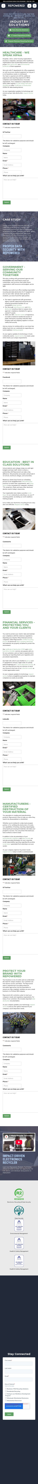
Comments (7, 542)
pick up (28, 661)
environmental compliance (11, 838)
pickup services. (17, 305)
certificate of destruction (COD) (15, 649)
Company (6, 146)
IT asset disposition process (24, 664)
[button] (3, 6)
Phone (5, 168)
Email (5, 161)
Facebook (6, 377)
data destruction (12, 64)
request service (28, 93)
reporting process (19, 307)
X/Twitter (6, 132)
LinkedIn (6, 719)
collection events (19, 315)
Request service (20, 504)
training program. (18, 330)
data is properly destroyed (24, 641)
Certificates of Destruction (23, 85)
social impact (7, 844)
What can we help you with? (13, 176)
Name (5, 153)
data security (26, 838)
